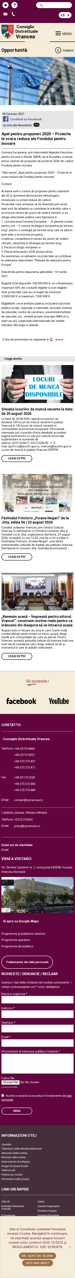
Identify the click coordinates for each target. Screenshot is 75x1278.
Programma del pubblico (17, 946)
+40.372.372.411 (24, 767)
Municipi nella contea (13, 1157)
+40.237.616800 (24, 748)
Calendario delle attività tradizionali (21, 1148)
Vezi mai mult (37, 1263)
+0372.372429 (23, 819)
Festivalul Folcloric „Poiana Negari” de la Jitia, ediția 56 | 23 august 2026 (35, 520)
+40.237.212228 (24, 777)
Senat (41, 1201)
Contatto (6, 1144)
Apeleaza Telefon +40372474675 (14, 14)
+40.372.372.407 (24, 761)
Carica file (7, 1078)
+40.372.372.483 (24, 784)
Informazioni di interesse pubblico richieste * (30, 1051)
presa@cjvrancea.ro (27, 826)
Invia (16, 1111)
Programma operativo (15, 940)
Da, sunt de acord (37, 1255)
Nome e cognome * (14, 994)
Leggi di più (17, 458)
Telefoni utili (8, 1170)
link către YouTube (59, 699)
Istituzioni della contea (14, 1153)
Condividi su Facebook (25, 119)
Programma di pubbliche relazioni (23, 934)
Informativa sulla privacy (15, 1178)
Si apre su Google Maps (21, 921)
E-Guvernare (8, 1215)
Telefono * (8, 1022)
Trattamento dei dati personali (27, 962)
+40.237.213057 (24, 755)
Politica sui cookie (11, 1174)
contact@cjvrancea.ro (28, 800)
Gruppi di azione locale (14, 1166)
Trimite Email (6, 14)
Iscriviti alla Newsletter (17, 125)
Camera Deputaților (49, 1206)
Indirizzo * (8, 1008)
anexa (59, 339)
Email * (6, 1037)
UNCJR (5, 1201)
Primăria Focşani (47, 1210)
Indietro (68, 50)
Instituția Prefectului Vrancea (12, 1207)
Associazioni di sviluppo (15, 1161)
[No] (70, 1247)
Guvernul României (48, 1215)
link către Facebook (21, 699)
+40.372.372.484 (24, 790)
